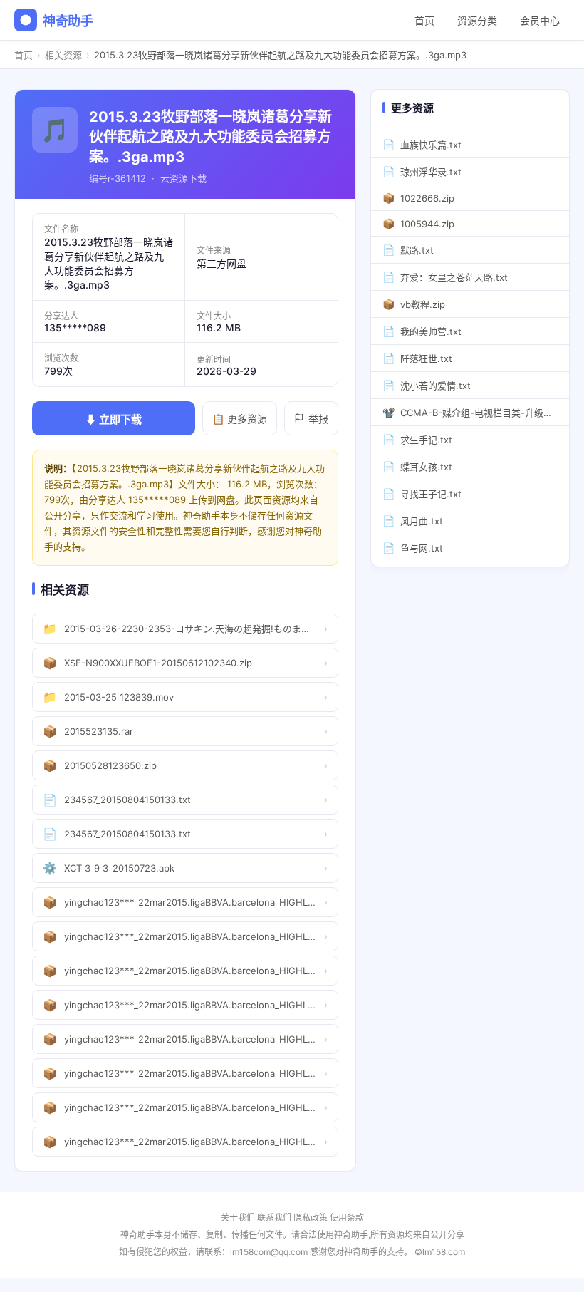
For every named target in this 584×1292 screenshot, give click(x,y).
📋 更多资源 (239, 419)
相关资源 (63, 55)
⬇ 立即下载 (113, 419)
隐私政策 (310, 1217)
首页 (424, 20)
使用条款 (347, 1217)
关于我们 (238, 1217)
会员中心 (540, 20)
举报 (318, 419)
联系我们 (274, 1217)
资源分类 (477, 20)
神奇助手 (68, 21)
